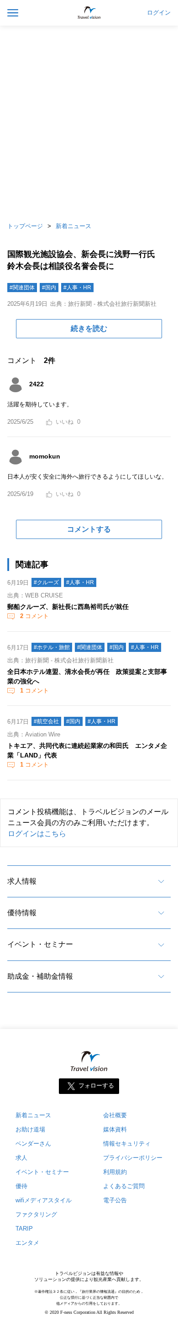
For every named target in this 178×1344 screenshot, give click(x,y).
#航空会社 (46, 721)
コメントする (89, 529)
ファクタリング (36, 1214)
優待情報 (22, 913)
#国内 (49, 287)
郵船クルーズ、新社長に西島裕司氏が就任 (68, 606)
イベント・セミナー (40, 944)
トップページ (25, 226)
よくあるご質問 (124, 1186)
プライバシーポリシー (132, 1157)
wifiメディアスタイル (44, 1200)
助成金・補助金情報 (40, 976)
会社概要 (115, 1115)
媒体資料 (115, 1129)
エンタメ (27, 1242)
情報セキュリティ (127, 1143)
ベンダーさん (33, 1143)
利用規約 (115, 1171)
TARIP (24, 1228)
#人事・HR (77, 287)
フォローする (96, 1086)
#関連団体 (22, 287)
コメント (34, 616)
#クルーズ (46, 582)
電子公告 (115, 1200)
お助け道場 (30, 1129)
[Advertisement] (89, 121)
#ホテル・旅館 (52, 647)
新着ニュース (73, 226)
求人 (21, 1157)
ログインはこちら (37, 833)
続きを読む (89, 328)
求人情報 (22, 881)
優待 (21, 1186)
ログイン (159, 13)
